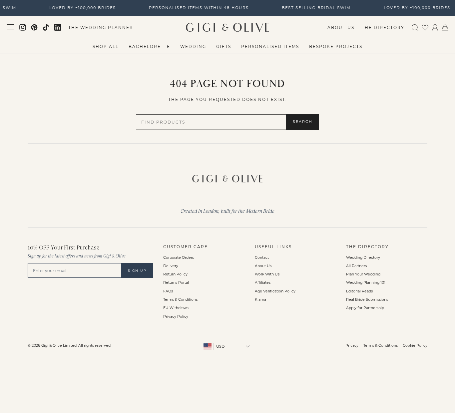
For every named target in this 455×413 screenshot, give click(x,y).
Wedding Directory (363, 257)
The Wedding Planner (100, 27)
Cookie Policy (415, 345)
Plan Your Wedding (363, 274)
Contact (262, 257)
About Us (340, 27)
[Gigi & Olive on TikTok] (46, 27)
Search (302, 122)
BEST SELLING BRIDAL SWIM (315, 7)
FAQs (168, 291)
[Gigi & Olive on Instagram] (22, 27)
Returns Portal (176, 282)
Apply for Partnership (365, 308)
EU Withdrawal (176, 308)
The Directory (383, 27)
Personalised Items (270, 46)
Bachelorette (149, 46)
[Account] (435, 27)
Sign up (137, 270)
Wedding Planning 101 (365, 282)
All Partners (356, 266)
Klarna (260, 299)
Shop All (106, 46)
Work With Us (267, 274)
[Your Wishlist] (425, 27)
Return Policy (175, 274)
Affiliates (262, 282)
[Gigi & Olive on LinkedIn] (57, 27)
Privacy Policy (175, 316)
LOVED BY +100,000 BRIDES (81, 7)
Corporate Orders (178, 257)
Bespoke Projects (335, 46)
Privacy (351, 345)
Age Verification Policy (275, 291)
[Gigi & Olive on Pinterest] (34, 27)
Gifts (223, 46)
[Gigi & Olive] (227, 177)
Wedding (193, 46)
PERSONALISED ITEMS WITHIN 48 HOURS (198, 7)
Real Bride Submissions (367, 299)
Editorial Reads (359, 291)
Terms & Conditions (180, 299)
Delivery (170, 266)
